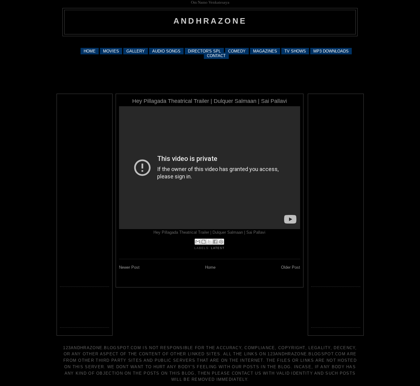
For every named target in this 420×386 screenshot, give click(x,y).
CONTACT (216, 55)
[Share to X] (209, 242)
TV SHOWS (295, 51)
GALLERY (135, 51)
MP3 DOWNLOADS (331, 51)
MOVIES (111, 51)
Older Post (290, 267)
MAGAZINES (265, 51)
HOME (90, 51)
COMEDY (237, 51)
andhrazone (210, 20)
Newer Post (129, 267)
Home (210, 267)
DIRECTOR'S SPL (204, 51)
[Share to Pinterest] (221, 242)
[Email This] (198, 242)
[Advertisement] (210, 41)
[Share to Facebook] (215, 242)
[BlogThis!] (203, 242)
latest (217, 248)
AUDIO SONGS (166, 51)
